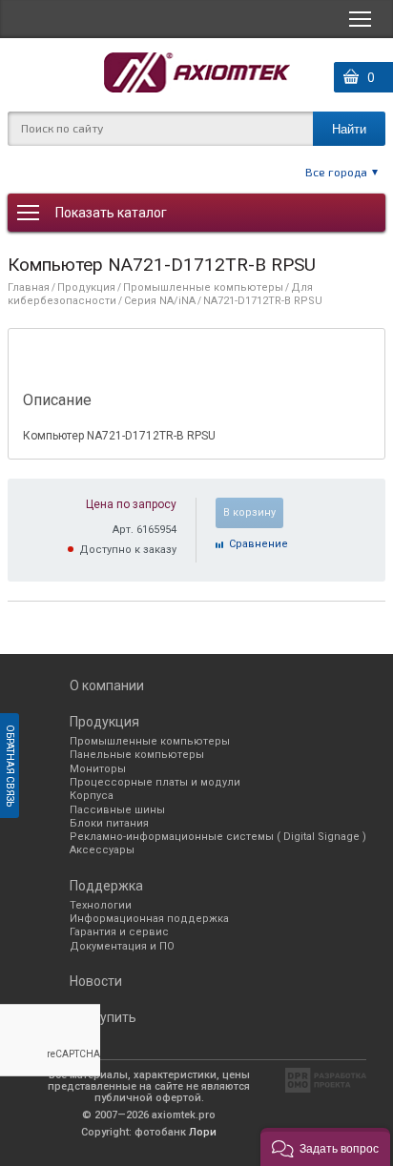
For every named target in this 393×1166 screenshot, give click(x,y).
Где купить (103, 1017)
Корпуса (92, 795)
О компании (107, 685)
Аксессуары (102, 850)
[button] (325, 1147)
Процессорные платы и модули (155, 782)
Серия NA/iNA (160, 301)
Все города (336, 171)
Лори (203, 1132)
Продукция (86, 287)
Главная (29, 287)
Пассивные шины (117, 810)
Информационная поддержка (149, 918)
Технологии (101, 905)
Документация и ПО (122, 946)
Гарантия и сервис (119, 932)
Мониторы (98, 769)
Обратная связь (10, 766)
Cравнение (258, 544)
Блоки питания (109, 823)
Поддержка (106, 885)
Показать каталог (111, 212)
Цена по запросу (131, 504)
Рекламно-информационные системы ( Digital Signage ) (218, 836)
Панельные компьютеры (137, 754)
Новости (96, 981)
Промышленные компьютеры (203, 287)
